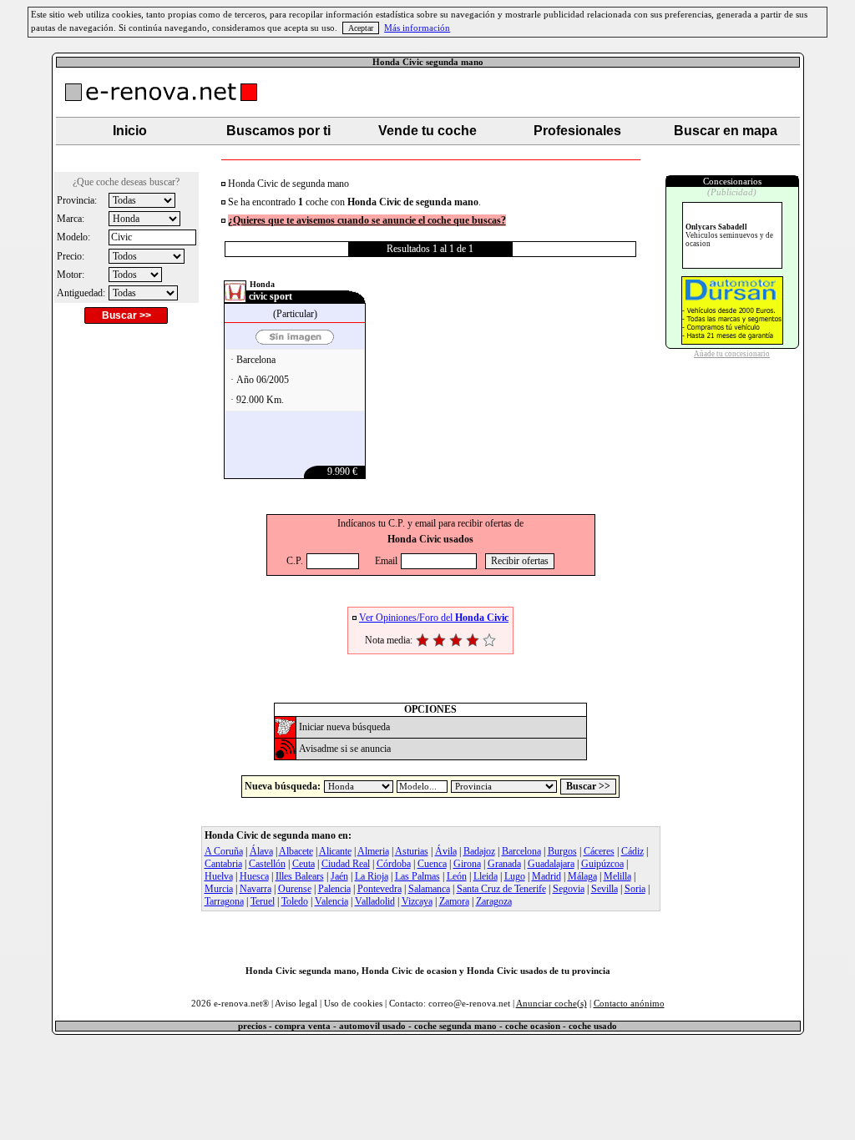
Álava (261, 851)
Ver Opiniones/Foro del (433, 617)
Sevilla (604, 889)
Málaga (582, 876)
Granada (504, 864)
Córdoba (394, 864)
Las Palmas (417, 876)
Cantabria (223, 864)
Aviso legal (296, 1003)
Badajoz (479, 851)
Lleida (485, 876)
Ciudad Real (345, 864)
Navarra (255, 889)
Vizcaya (417, 901)
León (457, 876)
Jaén (339, 876)
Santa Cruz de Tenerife (501, 889)
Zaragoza (494, 901)
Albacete (296, 851)
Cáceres (599, 851)
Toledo (294, 901)
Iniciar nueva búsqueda (344, 727)
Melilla (617, 876)
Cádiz (632, 851)
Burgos (562, 851)
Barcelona (521, 851)
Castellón (267, 864)
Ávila (446, 851)
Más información (417, 28)
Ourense (294, 889)
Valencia (331, 901)
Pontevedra (379, 889)
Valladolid (375, 901)
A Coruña (224, 851)
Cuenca (432, 864)
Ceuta (303, 864)
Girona (467, 864)
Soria (635, 889)
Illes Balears (300, 876)
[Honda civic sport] (295, 341)
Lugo (514, 876)
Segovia (568, 889)
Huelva (219, 876)
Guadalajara (551, 864)
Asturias (411, 851)
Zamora (454, 901)
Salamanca (429, 889)
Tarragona (224, 901)
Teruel (262, 901)
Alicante (335, 851)
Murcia (219, 889)
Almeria (373, 851)
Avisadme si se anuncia (345, 748)
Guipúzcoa (602, 864)
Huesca (254, 876)
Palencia (334, 889)
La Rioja (371, 876)
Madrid (546, 876)
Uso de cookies (353, 1003)
